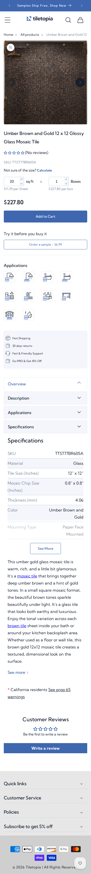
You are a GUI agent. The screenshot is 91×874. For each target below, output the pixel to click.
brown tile (17, 625)
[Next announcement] (81, 5)
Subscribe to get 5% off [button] (28, 826)
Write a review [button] (45, 748)
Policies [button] (11, 812)
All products (29, 34)
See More (45, 548)
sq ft (30, 181)
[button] (8, 20)
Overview (17, 383)
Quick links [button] (15, 783)
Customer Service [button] (22, 797)
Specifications (21, 426)
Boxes (76, 181)
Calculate (44, 170)
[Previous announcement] (9, 5)
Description (18, 398)
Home (8, 34)
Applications (19, 412)
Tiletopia (33, 867)
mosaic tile (27, 575)
